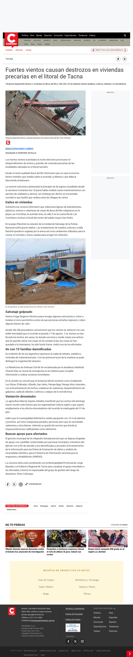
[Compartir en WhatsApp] (20, 484)
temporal (79, 506)
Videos (92, 35)
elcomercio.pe (30, 650)
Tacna (9, 59)
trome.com (88, 650)
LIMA (122, 40)
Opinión (112, 622)
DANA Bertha (11, 510)
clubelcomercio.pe (48, 650)
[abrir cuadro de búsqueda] (125, 35)
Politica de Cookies (72, 619)
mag (42, 655)
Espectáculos (71, 35)
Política (25, 35)
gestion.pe (63, 650)
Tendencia (82, 35)
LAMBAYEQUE (113, 40)
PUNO (33, 44)
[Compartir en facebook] (118, 59)
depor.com (76, 650)
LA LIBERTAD (102, 40)
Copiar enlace (35, 484)
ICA (94, 40)
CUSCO (55, 40)
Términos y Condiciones (74, 609)
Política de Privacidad (74, 614)
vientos (53, 506)
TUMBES (47, 44)
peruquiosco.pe (31, 655)
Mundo (39, 35)
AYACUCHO (37, 40)
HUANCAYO (77, 40)
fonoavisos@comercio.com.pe (42, 620)
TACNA (39, 44)
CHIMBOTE (46, 40)
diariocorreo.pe (103, 650)
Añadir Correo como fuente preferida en (109, 50)
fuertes (61, 506)
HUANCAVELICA (65, 40)
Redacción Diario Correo (19, 149)
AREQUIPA (27, 40)
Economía (58, 35)
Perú (32, 35)
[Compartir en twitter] (124, 59)
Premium (113, 631)
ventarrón (69, 506)
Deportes (48, 35)
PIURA (26, 44)
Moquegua (44, 506)
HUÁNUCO (87, 40)
